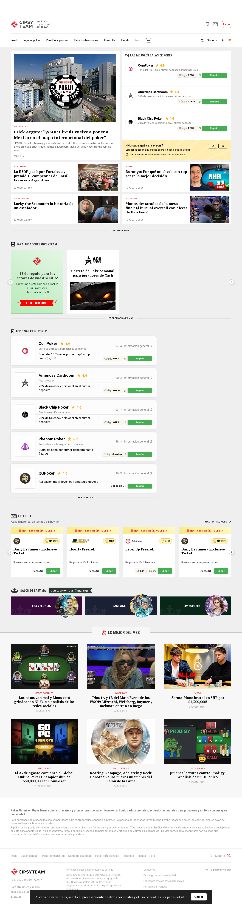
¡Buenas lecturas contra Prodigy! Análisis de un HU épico (198, 775)
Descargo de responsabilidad (159, 875)
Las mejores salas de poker (151, 55)
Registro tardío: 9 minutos (83, 562)
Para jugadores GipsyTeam (36, 244)
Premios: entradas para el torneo (31, 562)
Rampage (119, 606)
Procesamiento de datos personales (163, 881)
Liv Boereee (192, 606)
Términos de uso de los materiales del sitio (89, 869)
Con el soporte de (62, 590)
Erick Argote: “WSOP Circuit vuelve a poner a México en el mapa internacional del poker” (61, 134)
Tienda (125, 40)
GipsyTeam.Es (34, 880)
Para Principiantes (57, 40)
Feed (14, 40)
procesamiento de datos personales (107, 897)
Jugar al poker (31, 40)
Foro (137, 40)
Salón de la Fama (33, 590)
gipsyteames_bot (221, 869)
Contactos (149, 869)
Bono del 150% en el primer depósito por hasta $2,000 (168, 69)
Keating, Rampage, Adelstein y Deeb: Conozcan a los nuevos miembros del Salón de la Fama (121, 777)
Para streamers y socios (25, 887)
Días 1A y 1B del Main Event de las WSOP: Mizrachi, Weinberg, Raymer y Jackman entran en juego (121, 702)
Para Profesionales (86, 40)
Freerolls (109, 40)
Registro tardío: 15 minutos (140, 562)
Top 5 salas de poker (31, 331)
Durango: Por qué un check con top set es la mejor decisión (156, 174)
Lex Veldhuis (41, 606)
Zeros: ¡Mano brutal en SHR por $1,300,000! (197, 700)
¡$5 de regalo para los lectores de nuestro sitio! (36, 275)
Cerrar (198, 897)
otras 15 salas (84, 497)
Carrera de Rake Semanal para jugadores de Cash (92, 273)
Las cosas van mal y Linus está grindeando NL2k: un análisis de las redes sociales (44, 702)
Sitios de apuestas (80, 855)
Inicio (14, 855)
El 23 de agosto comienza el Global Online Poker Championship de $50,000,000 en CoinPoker (44, 777)
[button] (231, 552)
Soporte (220, 855)
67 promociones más (121, 318)
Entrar (226, 24)
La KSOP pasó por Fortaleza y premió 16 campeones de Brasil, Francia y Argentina (41, 176)
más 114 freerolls (216, 522)
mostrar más (121, 230)
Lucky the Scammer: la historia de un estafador (44, 206)
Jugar (53, 571)
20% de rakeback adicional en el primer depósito (165, 96)
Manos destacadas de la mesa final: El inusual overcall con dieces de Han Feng (156, 208)
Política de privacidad (155, 886)
